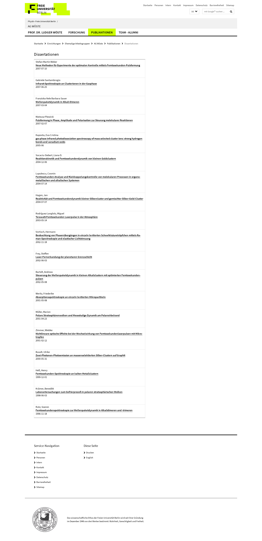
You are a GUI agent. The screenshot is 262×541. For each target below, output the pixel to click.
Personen (159, 5)
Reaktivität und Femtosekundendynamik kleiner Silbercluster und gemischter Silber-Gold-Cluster (89, 198)
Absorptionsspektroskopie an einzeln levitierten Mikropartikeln (71, 297)
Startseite (147, 5)
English (89, 457)
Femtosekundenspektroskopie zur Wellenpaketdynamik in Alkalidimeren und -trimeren (84, 410)
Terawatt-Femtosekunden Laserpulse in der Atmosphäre (67, 217)
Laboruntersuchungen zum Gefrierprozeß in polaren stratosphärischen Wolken (79, 392)
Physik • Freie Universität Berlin (43, 21)
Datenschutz (201, 5)
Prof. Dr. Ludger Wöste (45, 32)
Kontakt (177, 5)
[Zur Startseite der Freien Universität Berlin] (50, 9)
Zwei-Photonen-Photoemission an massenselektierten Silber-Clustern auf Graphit (80, 355)
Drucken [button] (90, 452)
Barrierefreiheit (217, 5)
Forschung (76, 32)
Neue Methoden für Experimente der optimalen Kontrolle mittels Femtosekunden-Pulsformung (88, 65)
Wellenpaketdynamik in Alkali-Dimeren (57, 102)
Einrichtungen (54, 43)
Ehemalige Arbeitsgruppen (77, 43)
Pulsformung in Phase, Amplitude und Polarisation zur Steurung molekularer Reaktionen (84, 120)
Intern (168, 5)
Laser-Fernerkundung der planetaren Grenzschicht (64, 257)
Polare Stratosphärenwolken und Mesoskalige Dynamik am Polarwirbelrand (78, 315)
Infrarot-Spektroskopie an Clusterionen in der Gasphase (66, 83)
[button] (194, 11)
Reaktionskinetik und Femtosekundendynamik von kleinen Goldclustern (76, 158)
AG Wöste (34, 26)
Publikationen (102, 32)
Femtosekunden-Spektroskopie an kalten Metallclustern (67, 373)
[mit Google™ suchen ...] (231, 11)
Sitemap (230, 5)
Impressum (188, 5)
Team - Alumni (128, 32)
